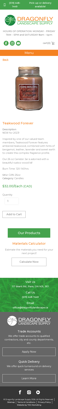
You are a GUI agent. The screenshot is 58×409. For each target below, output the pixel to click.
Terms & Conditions (26, 402)
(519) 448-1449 (14, 4)
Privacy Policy (44, 402)
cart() (46, 43)
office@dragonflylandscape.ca (30, 307)
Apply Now (29, 351)
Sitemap (11, 402)
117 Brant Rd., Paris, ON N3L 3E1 (30, 286)
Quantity (7, 194)
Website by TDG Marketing (29, 405)
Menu (29, 53)
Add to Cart (14, 214)
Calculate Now (29, 261)
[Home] (29, 20)
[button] (29, 233)
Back (5, 59)
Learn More (29, 378)
